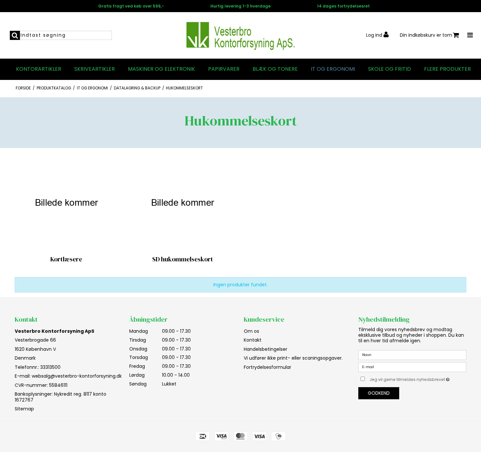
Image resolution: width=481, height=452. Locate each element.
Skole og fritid (389, 69)
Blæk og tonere (275, 69)
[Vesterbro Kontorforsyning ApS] (240, 35)
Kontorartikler (38, 69)
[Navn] (412, 354)
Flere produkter (447, 69)
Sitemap (24, 408)
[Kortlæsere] (66, 203)
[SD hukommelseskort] (182, 203)
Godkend (379, 393)
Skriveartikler (94, 69)
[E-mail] (412, 367)
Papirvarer (224, 69)
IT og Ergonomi (333, 69)
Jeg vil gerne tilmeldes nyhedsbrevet (417, 378)
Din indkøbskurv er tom (426, 35)
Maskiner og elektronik (161, 69)
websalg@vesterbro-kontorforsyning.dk (77, 376)
